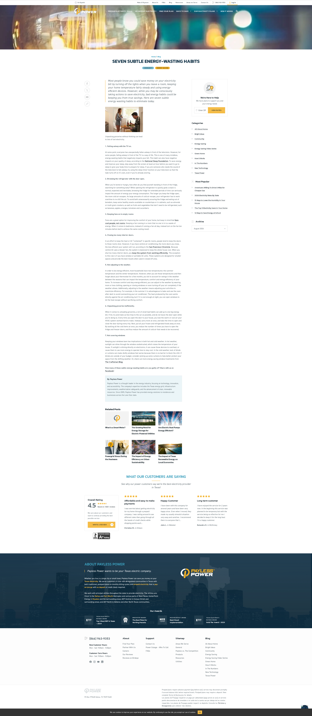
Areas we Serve (192, 3)
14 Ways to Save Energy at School (208, 212)
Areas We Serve (182, 644)
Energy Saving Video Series (205, 148)
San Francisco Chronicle (159, 246)
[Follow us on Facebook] (90, 662)
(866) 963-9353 (99, 639)
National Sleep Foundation (156, 161)
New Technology (201, 168)
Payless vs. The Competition (187, 651)
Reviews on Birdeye (131, 658)
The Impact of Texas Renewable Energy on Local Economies (168, 459)
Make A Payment (142, 3)
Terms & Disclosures (176, 695)
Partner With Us (129, 647)
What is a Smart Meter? (115, 427)
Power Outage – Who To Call (157, 647)
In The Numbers (201, 163)
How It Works (227, 11)
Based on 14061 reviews (106, 507)
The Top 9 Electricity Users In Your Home (211, 208)
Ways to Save (182, 11)
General (179, 647)
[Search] (237, 11)
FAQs (163, 3)
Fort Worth (108, 596)
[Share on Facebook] (87, 83)
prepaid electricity (141, 584)
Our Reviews (128, 654)
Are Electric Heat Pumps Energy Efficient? (169, 429)
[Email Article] (87, 97)
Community (199, 138)
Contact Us (204, 3)
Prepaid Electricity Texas (120, 11)
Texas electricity (91, 581)
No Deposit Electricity (145, 11)
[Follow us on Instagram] (94, 662)
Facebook (109, 370)
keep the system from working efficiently (150, 252)
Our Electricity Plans (204, 11)
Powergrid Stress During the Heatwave (116, 458)
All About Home (201, 129)
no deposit (101, 587)
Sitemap (180, 638)
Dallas (97, 596)
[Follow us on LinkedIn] (102, 662)
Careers (126, 651)
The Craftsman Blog (114, 361)
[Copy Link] (87, 103)
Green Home (200, 153)
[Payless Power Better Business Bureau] (101, 535)
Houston (96, 599)
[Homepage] (86, 11)
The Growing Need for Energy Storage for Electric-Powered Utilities (143, 430)
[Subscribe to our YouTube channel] (98, 662)
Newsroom (179, 3)
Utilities (179, 661)
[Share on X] (87, 90)
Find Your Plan (166, 11)
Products (179, 654)
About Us (155, 3)
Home (153, 57)
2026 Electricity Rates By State (207, 195)
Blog (170, 3)
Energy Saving (200, 143)
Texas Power (199, 173)
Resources (180, 658)
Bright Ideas (199, 134)
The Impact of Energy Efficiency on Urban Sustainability (141, 459)
